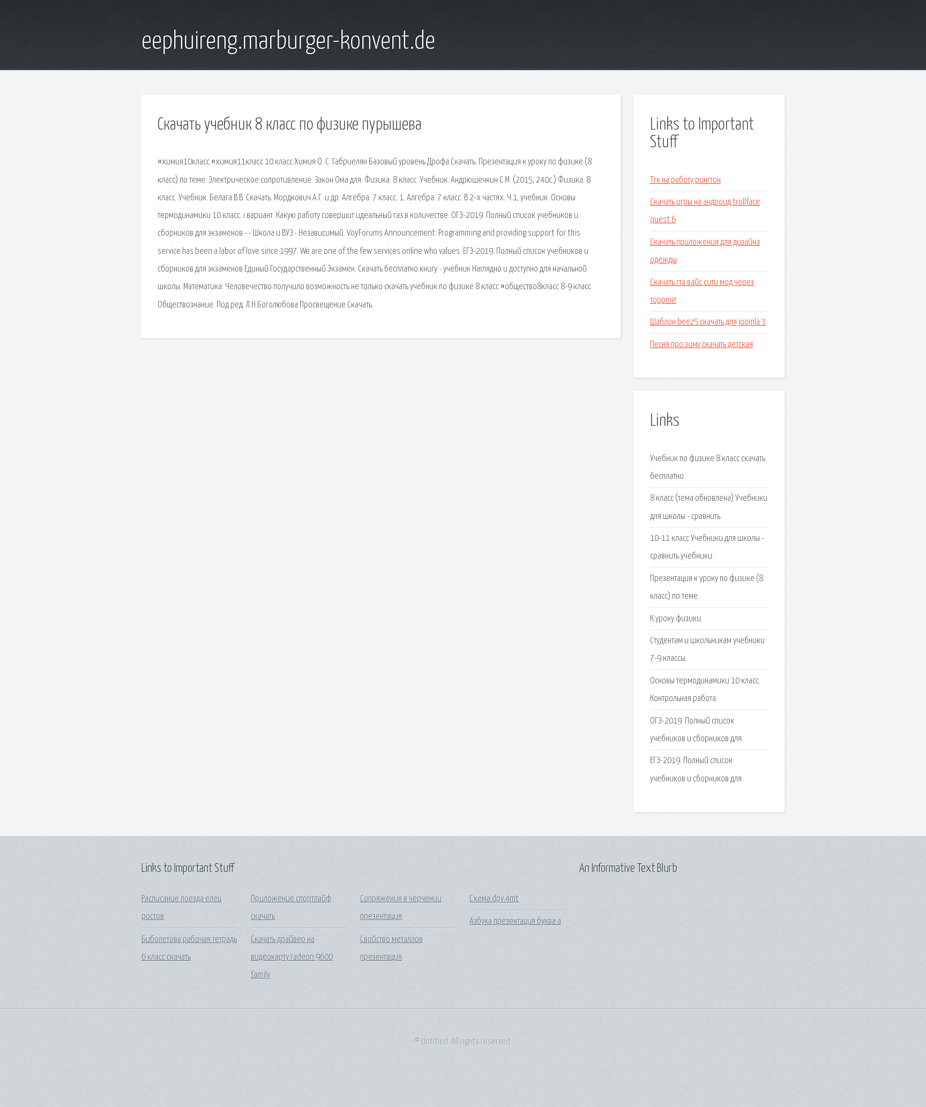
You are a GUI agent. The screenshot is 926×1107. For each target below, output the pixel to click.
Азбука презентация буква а (515, 921)
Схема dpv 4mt (494, 898)
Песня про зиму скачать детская (701, 344)
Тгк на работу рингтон (685, 180)
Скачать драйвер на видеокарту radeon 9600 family (292, 957)
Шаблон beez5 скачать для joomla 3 (708, 322)
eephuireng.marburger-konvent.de (288, 41)
